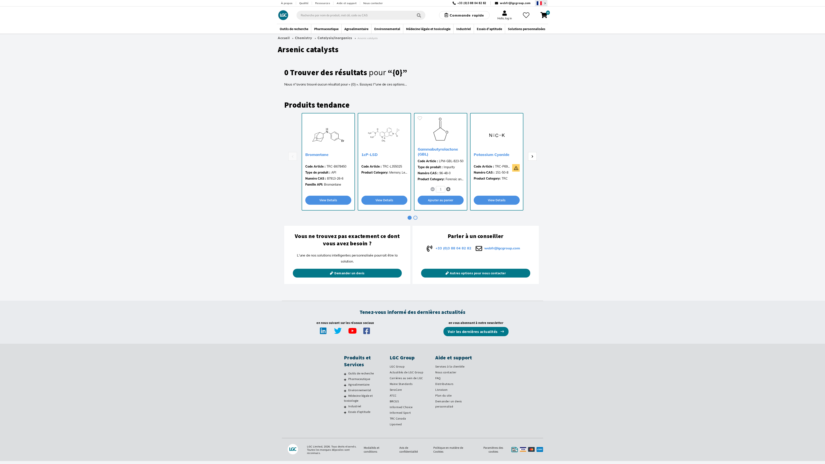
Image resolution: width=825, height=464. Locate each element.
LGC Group (397, 366)
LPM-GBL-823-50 (451, 161)
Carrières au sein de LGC (406, 378)
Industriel (354, 406)
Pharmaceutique (359, 379)
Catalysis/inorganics (335, 38)
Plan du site (443, 395)
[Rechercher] (419, 15)
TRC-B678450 (336, 166)
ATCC (393, 395)
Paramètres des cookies (493, 449)
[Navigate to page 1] (410, 218)
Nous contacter (373, 3)
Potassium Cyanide (491, 154)
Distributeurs (444, 384)
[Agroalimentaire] (345, 385)
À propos (287, 3)
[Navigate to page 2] (415, 218)
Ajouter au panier (440, 200)
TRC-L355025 (392, 166)
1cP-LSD (369, 154)
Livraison (441, 390)
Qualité (304, 3)
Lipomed (396, 424)
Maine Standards (401, 384)
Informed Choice (401, 407)
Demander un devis (349, 273)
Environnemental (359, 390)
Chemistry (303, 38)
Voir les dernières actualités (473, 331)
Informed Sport (400, 413)
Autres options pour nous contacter (478, 273)
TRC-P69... (502, 166)
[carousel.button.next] (532, 156)
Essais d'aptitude (359, 412)
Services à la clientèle (450, 366)
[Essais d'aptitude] (345, 412)
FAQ (438, 378)
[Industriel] (345, 407)
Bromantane (316, 154)
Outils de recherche (361, 373)
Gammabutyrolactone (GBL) (438, 152)
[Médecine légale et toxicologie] (345, 396)
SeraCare (396, 390)
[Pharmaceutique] (345, 380)
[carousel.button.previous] (292, 156)
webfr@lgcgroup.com (515, 3)
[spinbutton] (440, 189)
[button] (448, 189)
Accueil (284, 38)
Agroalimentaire (359, 384)
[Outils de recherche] (345, 374)
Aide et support (347, 3)
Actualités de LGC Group (406, 372)
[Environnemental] (345, 391)
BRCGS (394, 401)
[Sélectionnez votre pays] (541, 3)
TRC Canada (398, 418)
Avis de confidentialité (408, 449)
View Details (328, 200)
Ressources (322, 3)
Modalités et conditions (371, 449)
